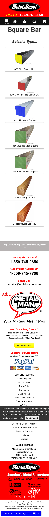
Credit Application (24, 401)
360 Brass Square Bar (24, 197)
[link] (16, 496)
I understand (32, 418)
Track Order (24, 386)
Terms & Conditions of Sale (24, 427)
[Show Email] (34, 513)
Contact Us (24, 389)
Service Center (24, 382)
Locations (24, 435)
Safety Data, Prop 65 (24, 397)
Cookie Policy (17, 418)
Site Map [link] (29, 504)
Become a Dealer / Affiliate (24, 423)
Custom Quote (24, 378)
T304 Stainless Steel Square (24, 145)
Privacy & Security (24, 431)
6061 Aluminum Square (25, 120)
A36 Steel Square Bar (24, 69)
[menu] (34, 21)
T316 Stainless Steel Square (24, 171)
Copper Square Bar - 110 (24, 223)
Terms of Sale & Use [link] (37, 502)
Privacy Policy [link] (21, 504)
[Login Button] (24, 21)
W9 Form (24, 405)
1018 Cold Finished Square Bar (24, 94)
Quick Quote (25, 345)
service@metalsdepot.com (24, 284)
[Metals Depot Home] (24, 6)
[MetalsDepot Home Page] (15, 21)
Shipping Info (24, 393)
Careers (24, 438)
